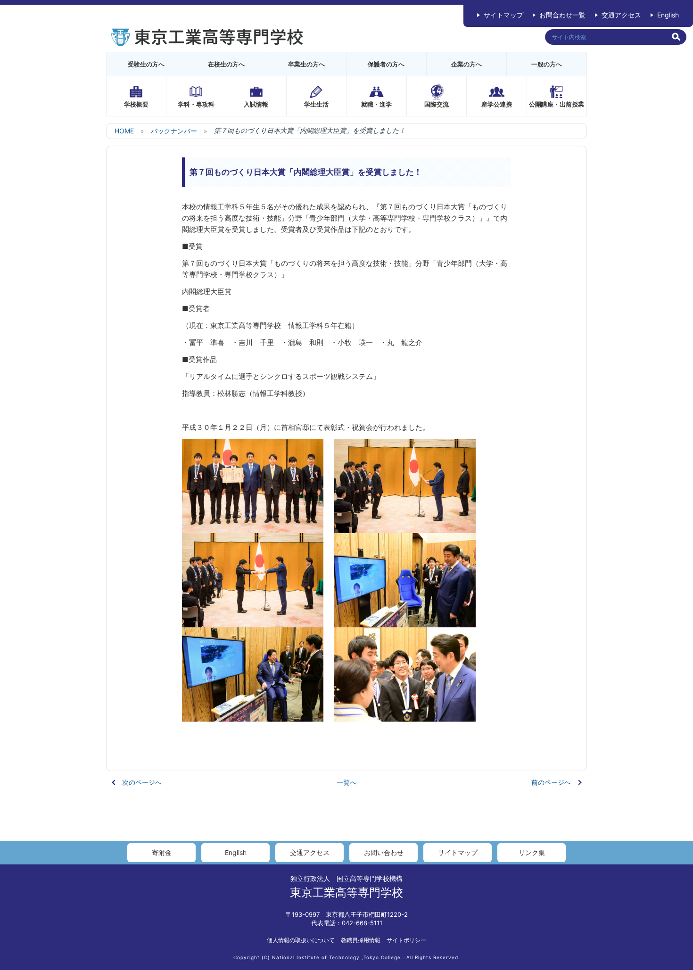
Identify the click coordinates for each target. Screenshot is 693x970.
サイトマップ (503, 15)
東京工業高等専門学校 (346, 892)
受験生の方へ (146, 64)
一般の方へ (546, 64)
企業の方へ (466, 64)
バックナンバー (174, 131)
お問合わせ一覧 (562, 15)
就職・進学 (376, 104)
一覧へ (346, 782)
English (668, 15)
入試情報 (256, 104)
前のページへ (551, 782)
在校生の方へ (226, 64)
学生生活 (316, 104)
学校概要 (136, 104)
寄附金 (162, 852)
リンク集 (532, 852)
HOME (124, 131)
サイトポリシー (406, 940)
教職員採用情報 (360, 940)
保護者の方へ (386, 64)
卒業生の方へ (306, 64)
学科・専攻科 (196, 104)
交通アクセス (621, 15)
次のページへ (142, 782)
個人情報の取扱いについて (301, 940)
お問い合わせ (384, 852)
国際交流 (436, 104)
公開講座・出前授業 (556, 104)
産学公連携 (496, 104)
